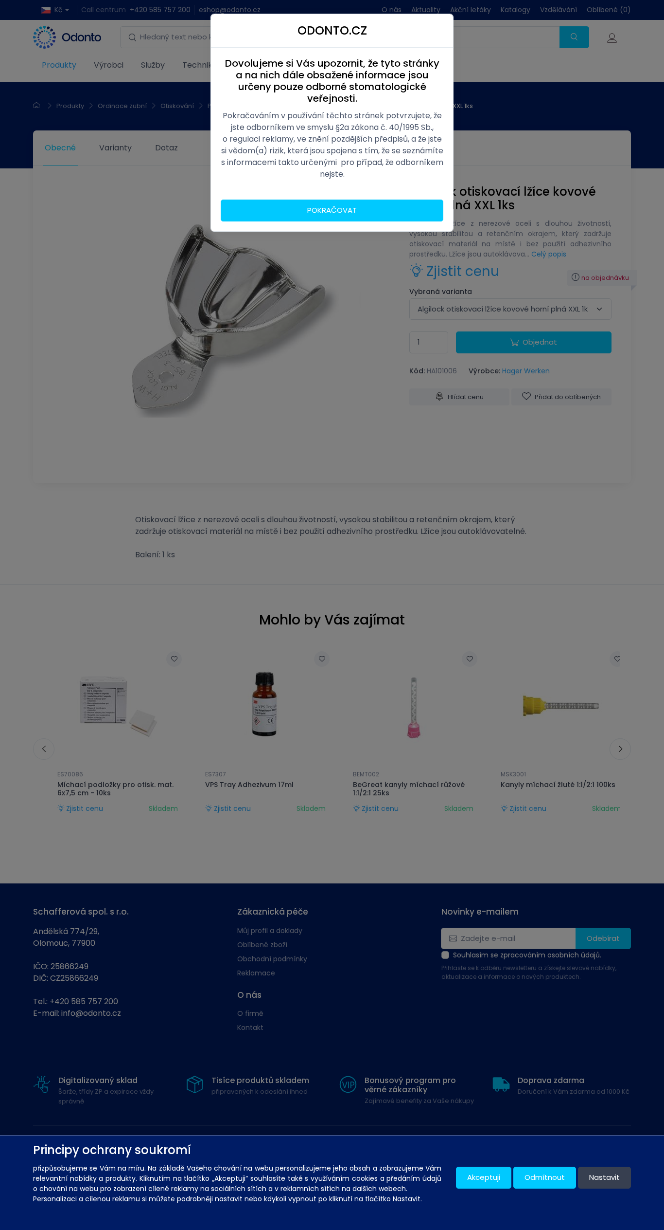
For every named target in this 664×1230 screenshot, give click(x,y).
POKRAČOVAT (332, 210)
